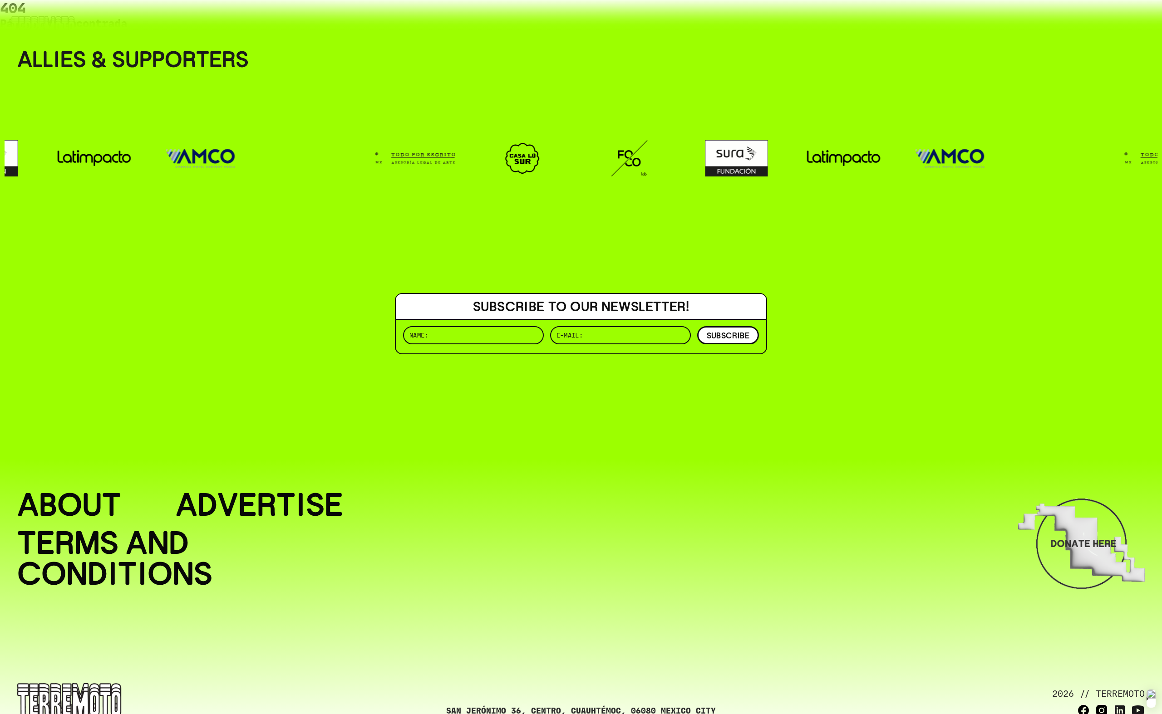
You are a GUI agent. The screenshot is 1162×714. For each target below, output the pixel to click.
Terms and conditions (114, 558)
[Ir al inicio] (43, 25)
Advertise (259, 504)
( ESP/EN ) (1112, 20)
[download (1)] (1151, 699)
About (69, 504)
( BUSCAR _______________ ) (994, 20)
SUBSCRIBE (728, 335)
